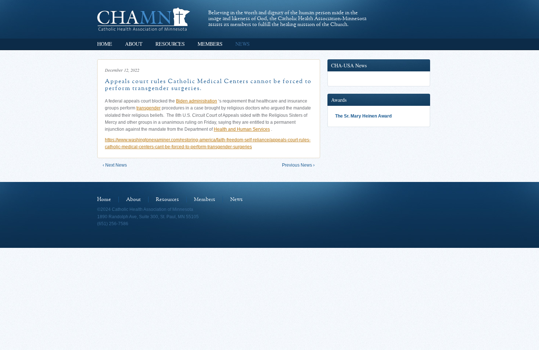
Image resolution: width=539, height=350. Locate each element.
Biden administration (196, 101)
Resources (170, 43)
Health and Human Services (242, 129)
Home (104, 43)
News (242, 43)
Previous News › (298, 165)
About (134, 43)
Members (210, 43)
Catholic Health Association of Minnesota (143, 19)
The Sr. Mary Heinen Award (363, 116)
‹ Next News (115, 165)
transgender (148, 108)
